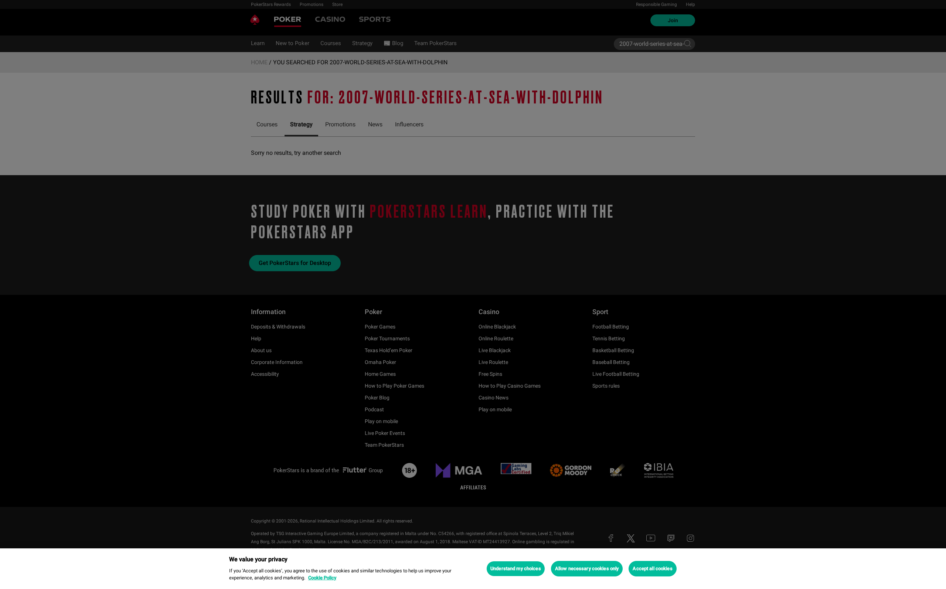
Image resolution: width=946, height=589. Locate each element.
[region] (473, 568)
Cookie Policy (322, 578)
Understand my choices (515, 568)
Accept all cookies (652, 568)
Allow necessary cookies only (587, 568)
